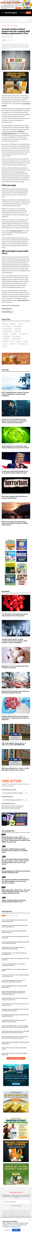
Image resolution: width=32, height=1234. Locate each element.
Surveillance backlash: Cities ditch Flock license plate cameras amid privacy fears (15, 999)
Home (3, 25)
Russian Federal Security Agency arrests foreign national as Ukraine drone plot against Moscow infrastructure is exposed (13, 993)
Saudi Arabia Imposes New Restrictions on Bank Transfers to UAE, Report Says (14, 1021)
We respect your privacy (16, 1205)
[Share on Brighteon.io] (5, 40)
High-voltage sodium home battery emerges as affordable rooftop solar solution (13, 948)
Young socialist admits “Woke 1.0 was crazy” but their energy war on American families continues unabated (15, 1026)
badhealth (13, 323)
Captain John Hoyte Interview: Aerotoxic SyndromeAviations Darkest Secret (14, 901)
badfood (5, 323)
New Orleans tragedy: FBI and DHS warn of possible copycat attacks (14, 497)
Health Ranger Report (8, 831)
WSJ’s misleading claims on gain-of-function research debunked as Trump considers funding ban (15, 394)
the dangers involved (15, 230)
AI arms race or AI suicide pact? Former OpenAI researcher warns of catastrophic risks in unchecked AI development (14, 421)
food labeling (19, 46)
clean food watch (5, 45)
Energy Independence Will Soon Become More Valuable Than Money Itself (16, 872)
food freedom (14, 46)
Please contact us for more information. (11, 808)
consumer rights (16, 45)
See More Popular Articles (16, 1058)
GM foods (8, 47)
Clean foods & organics (12, 25)
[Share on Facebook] (8, 40)
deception (3, 46)
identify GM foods (22, 300)
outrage (21, 47)
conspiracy (11, 45)
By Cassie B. (4, 36)
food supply (24, 46)
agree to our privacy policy (13, 1226)
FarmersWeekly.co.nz (7, 311)
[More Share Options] (13, 40)
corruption (22, 45)
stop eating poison (23, 344)
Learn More (7, 1230)
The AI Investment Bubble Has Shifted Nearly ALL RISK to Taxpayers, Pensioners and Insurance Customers (15, 881)
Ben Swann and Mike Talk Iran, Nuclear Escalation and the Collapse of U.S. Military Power (15, 850)
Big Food (20, 323)
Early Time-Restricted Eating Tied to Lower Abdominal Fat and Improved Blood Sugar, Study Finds (15, 1037)
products (25, 47)
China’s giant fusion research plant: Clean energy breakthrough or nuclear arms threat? (15, 447)
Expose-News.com (7, 308)
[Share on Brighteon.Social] (3, 40)
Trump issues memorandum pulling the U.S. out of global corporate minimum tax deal (15, 472)
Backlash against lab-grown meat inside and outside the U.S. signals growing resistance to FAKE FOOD (15, 718)
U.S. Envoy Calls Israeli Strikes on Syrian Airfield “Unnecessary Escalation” (13, 964)
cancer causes (17, 326)
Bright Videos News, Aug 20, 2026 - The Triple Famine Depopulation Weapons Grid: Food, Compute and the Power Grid (16, 891)
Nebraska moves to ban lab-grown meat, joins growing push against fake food (15, 692)
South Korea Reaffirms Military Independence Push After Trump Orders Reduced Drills (15, 942)
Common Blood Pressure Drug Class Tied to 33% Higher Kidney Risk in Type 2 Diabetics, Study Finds (15, 1032)
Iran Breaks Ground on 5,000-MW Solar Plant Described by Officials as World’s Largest (15, 1010)
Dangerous (26, 45)
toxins (8, 48)
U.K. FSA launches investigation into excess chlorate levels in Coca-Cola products (15, 615)
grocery (14, 47)
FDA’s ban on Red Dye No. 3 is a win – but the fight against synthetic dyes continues (15, 769)
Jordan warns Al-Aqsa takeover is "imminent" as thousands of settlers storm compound (13, 981)
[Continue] (29, 1202)
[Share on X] (10, 40)
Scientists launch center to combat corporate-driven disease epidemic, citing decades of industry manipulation (14, 641)
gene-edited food (16, 339)
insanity (18, 47)
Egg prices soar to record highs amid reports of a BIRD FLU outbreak (15, 666)
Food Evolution (8, 46)
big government (7, 326)
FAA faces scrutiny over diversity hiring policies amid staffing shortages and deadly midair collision (15, 523)
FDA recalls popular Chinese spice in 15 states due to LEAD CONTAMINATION (14, 744)
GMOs (11, 47)
